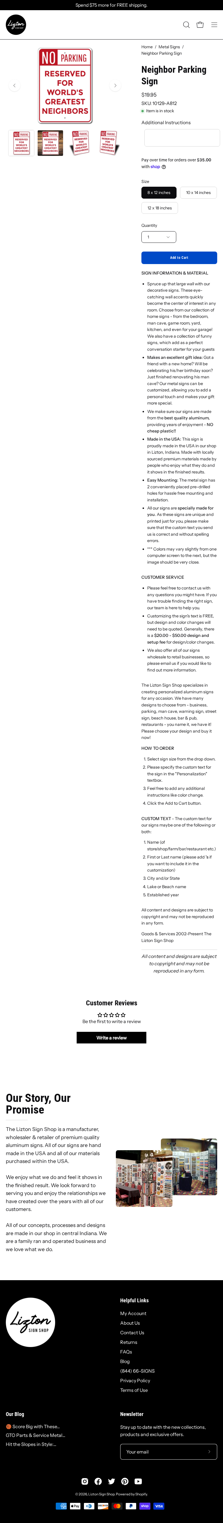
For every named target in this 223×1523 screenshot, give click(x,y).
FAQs (126, 1352)
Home (147, 46)
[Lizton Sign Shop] (16, 25)
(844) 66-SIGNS (137, 1371)
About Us (130, 1323)
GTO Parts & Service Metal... (35, 1435)
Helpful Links (134, 1300)
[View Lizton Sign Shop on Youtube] (138, 1481)
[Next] (115, 85)
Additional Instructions (166, 122)
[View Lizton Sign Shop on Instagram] (84, 1481)
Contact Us (132, 1332)
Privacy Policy (135, 1380)
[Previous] (14, 85)
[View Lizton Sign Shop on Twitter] (111, 1481)
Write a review (111, 1038)
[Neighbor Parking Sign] (21, 143)
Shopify (141, 1494)
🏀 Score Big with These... (33, 1426)
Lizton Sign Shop (101, 1494)
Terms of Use (134, 1390)
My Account (133, 1313)
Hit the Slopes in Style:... (31, 1444)
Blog (125, 1361)
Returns (128, 1342)
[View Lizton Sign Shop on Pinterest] (125, 1481)
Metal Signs (169, 46)
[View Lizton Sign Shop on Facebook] (98, 1481)
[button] (186, 25)
